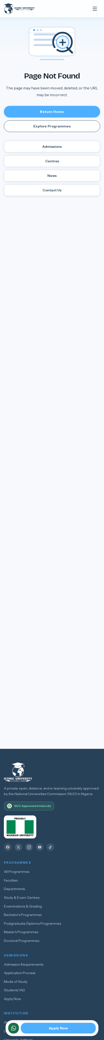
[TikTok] (50, 847)
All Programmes (16, 871)
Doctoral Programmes (21, 940)
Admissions (52, 146)
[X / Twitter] (18, 847)
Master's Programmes (21, 932)
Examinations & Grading (23, 906)
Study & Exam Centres (21, 897)
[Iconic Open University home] (24, 8)
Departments (14, 889)
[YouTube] (40, 847)
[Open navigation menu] (94, 8)
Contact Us (52, 190)
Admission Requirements (23, 964)
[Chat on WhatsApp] (13, 1028)
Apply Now (12, 999)
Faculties (11, 880)
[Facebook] (8, 847)
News (52, 175)
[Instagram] (29, 847)
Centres (52, 161)
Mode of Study (15, 981)
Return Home (52, 111)
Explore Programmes (52, 126)
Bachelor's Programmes (23, 915)
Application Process (19, 973)
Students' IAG (14, 990)
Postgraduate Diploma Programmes (32, 923)
